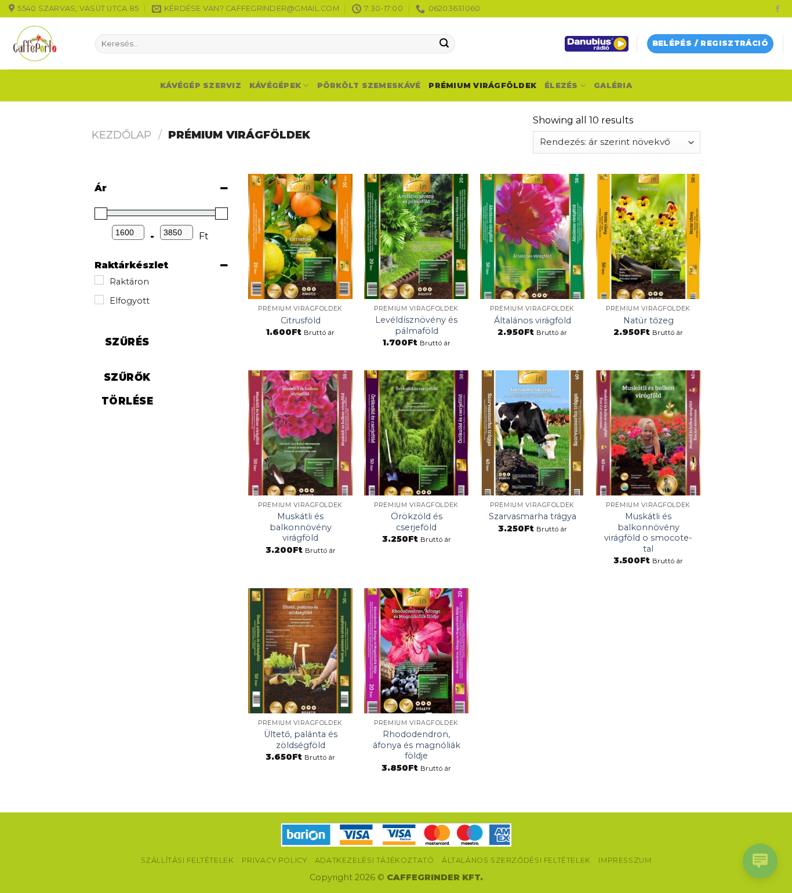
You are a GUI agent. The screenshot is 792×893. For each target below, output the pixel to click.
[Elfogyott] (99, 299)
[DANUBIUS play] (596, 44)
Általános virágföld (532, 320)
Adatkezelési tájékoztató (374, 860)
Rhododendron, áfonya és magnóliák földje (416, 745)
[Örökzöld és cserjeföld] (416, 432)
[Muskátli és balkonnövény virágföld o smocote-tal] (648, 432)
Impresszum (624, 860)
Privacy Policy (274, 860)
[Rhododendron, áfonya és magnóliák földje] (416, 650)
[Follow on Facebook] (777, 9)
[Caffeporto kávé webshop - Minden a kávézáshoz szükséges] (43, 43)
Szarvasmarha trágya (532, 516)
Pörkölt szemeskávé (369, 85)
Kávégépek (275, 85)
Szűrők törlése (127, 389)
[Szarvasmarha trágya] (532, 432)
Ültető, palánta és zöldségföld (300, 739)
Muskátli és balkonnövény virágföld (301, 527)
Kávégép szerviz (200, 85)
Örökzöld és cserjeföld (416, 522)
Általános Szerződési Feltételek (516, 860)
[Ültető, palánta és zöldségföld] (300, 650)
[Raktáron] (99, 280)
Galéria (613, 85)
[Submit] (444, 44)
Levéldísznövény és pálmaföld (416, 325)
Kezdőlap (121, 134)
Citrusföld (301, 320)
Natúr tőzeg (648, 320)
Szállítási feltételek (187, 860)
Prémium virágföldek (482, 85)
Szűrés (127, 342)
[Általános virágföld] (532, 236)
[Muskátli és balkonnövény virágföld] (300, 432)
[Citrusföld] (300, 236)
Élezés (561, 85)
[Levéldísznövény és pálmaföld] (416, 236)
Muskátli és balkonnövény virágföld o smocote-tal (648, 532)
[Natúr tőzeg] (648, 236)
